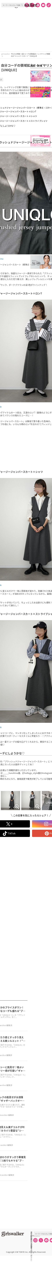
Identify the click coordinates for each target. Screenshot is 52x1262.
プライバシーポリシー (31, 1245)
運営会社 (31, 1232)
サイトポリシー (31, 1242)
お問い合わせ (31, 1239)
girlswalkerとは (32, 1235)
